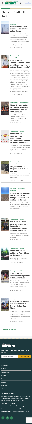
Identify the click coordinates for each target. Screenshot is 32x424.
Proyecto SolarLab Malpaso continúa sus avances (19, 169)
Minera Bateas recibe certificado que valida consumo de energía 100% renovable (19, 108)
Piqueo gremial (14, 131)
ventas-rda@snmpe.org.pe (21, 409)
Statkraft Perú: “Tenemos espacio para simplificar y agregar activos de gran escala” (20, 63)
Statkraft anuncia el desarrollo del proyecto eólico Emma (19, 29)
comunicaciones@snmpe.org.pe (15, 406)
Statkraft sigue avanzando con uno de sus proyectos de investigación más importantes (20, 175)
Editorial (3, 375)
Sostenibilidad (14, 102)
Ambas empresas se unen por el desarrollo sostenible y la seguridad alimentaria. (19, 235)
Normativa (4, 385)
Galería (22, 131)
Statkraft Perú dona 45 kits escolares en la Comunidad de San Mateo (19, 305)
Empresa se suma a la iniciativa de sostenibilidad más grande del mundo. (20, 259)
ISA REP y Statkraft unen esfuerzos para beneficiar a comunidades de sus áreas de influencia (18, 226)
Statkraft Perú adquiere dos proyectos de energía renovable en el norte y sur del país (20, 196)
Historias (4, 368)
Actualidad (13, 22)
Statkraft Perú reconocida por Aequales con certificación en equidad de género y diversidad (20, 138)
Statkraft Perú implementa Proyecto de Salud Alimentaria (20, 275)
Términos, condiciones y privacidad (11, 389)
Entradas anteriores (9, 330)
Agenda (3, 382)
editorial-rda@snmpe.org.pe (21, 411)
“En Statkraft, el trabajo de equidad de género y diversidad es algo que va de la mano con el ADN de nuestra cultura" (20, 148)
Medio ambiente (24, 102)
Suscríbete (28, 3)
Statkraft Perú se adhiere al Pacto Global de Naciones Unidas (19, 253)
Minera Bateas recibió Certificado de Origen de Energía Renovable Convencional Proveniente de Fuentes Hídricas (20, 117)
